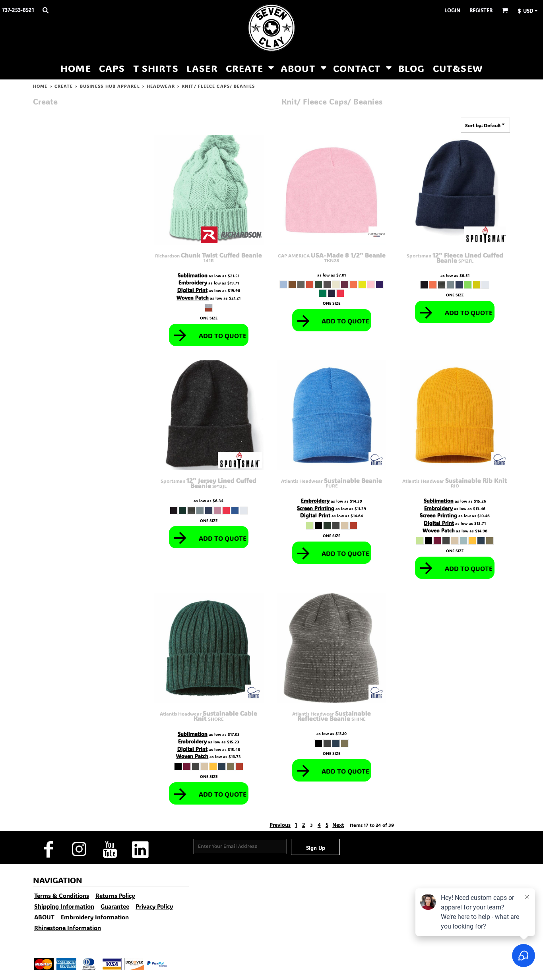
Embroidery (192, 282)
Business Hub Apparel (110, 86)
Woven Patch (192, 297)
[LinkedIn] (140, 849)
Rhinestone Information (67, 928)
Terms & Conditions (61, 896)
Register (481, 10)
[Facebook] (48, 849)
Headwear (161, 86)
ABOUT (44, 917)
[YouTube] (109, 849)
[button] (45, 10)
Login (452, 10)
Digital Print (192, 289)
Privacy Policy (154, 906)
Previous (280, 824)
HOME (40, 86)
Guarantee (115, 906)
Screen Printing (315, 508)
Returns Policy (115, 896)
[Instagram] (79, 849)
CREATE (63, 86)
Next (338, 824)
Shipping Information (64, 906)
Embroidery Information (95, 917)
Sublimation (193, 275)
